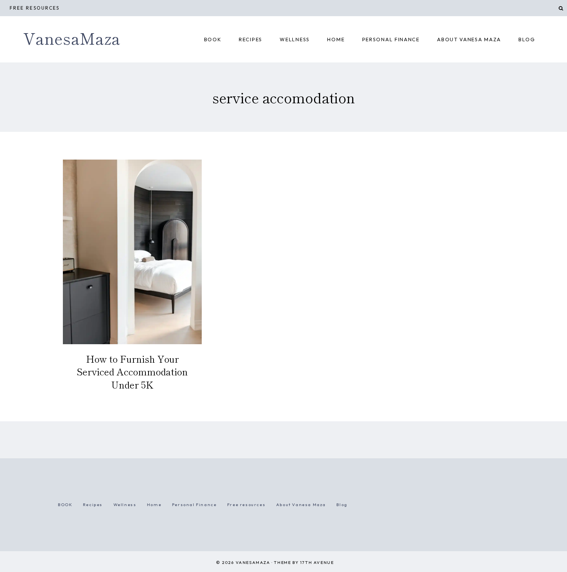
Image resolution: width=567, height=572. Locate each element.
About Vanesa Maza (469, 39)
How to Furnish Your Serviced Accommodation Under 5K (132, 371)
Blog (526, 39)
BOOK (212, 39)
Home (154, 504)
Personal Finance (391, 39)
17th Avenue (317, 562)
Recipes (250, 39)
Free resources (34, 8)
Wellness (295, 39)
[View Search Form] (561, 8)
